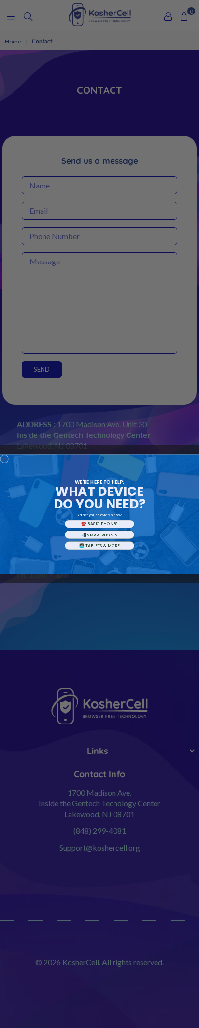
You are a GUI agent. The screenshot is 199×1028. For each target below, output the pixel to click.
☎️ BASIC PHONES (99, 524)
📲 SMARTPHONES (99, 534)
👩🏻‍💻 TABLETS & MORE (99, 545)
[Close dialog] (4, 459)
